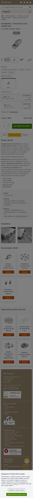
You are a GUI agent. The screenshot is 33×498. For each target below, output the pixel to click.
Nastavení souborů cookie (16, 490)
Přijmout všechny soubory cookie (16, 494)
